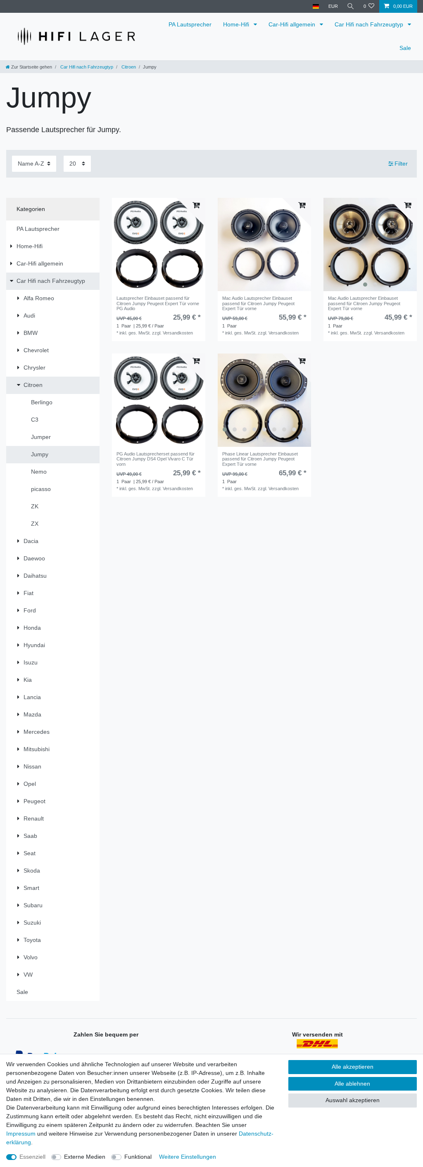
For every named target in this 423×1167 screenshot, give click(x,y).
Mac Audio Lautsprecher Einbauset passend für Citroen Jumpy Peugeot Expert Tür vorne (258, 303)
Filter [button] (401, 163)
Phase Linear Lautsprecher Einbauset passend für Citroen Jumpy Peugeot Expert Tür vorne (260, 459)
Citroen (128, 66)
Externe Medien (84, 1156)
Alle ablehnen (352, 1083)
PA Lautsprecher (190, 24)
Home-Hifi (237, 24)
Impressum (21, 1133)
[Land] (315, 6)
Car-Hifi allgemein (293, 24)
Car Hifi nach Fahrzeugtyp (370, 24)
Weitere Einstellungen (187, 1156)
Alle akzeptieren (352, 1066)
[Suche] (350, 6)
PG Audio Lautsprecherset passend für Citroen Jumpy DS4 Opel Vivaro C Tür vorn (155, 459)
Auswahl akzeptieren (353, 1100)
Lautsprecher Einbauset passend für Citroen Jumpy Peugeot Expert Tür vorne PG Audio (157, 303)
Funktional (138, 1156)
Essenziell (32, 1156)
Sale (405, 48)
